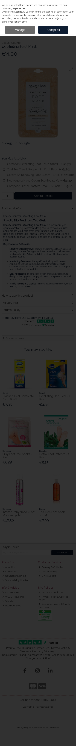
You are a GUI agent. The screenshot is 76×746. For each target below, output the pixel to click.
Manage (20, 30)
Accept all (53, 30)
